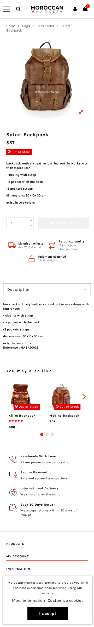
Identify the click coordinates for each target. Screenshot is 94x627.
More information (28, 600)
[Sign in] (75, 9)
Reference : (11, 347)
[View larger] (47, 79)
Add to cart (66, 223)
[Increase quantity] (31, 220)
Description (19, 289)
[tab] (47, 290)
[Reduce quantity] (31, 226)
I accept (47, 613)
